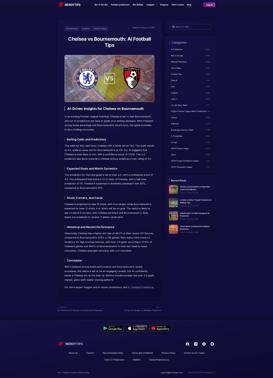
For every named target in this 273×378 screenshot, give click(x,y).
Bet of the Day (177, 55)
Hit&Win (136, 359)
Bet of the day (101, 4)
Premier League (100, 29)
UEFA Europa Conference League (185, 160)
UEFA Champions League (181, 166)
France (174, 117)
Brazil (173, 154)
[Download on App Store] (136, 328)
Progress (164, 4)
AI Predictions (72, 29)
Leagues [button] (150, 4)
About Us (73, 353)
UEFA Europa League (180, 148)
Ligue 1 (174, 98)
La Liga (174, 142)
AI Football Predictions (140, 287)
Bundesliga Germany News (182, 129)
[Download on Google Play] (113, 328)
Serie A (174, 80)
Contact (90, 353)
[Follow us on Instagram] (196, 344)
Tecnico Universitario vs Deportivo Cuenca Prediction (195, 187)
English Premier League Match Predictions (188, 111)
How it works (178, 4)
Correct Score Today (194, 353)
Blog (189, 4)
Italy (173, 86)
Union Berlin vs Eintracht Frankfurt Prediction (195, 227)
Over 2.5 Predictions (114, 359)
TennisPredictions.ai (159, 359)
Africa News (176, 67)
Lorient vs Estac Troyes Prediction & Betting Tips (195, 201)
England (86, 29)
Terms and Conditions (142, 353)
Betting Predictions (179, 61)
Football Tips (176, 74)
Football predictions (120, 4)
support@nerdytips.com (171, 372)
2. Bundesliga (176, 136)
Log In (209, 4)
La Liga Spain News (179, 105)
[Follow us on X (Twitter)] (204, 344)
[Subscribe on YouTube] (212, 344)
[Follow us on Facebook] (187, 344)
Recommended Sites (113, 353)
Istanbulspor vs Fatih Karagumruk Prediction (194, 214)
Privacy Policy (168, 353)
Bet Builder (138, 4)
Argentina (175, 123)
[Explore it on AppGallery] (160, 328)
